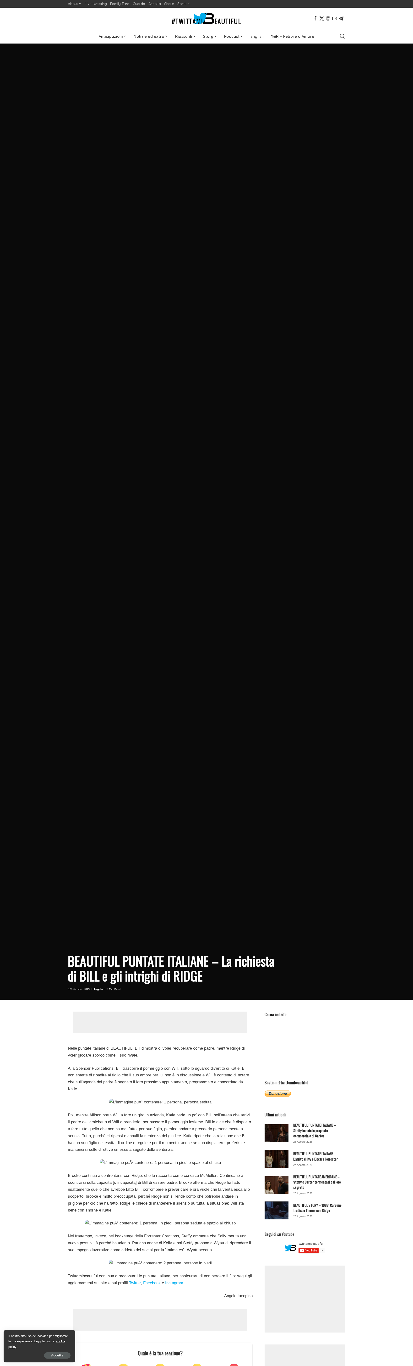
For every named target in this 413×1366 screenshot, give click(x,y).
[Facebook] (315, 18)
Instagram (174, 1283)
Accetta (57, 1355)
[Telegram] (341, 18)
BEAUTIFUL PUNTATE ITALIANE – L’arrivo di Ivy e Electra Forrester (315, 1156)
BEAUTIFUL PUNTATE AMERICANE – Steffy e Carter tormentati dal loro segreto (317, 1182)
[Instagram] (328, 18)
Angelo (98, 989)
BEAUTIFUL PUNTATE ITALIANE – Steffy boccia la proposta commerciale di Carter (314, 1130)
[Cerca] (342, 36)
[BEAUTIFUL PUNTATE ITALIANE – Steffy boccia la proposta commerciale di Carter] (276, 1133)
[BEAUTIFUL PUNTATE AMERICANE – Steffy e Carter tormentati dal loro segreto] (276, 1185)
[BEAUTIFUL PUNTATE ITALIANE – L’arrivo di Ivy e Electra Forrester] (276, 1159)
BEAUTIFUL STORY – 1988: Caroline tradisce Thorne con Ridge (317, 1207)
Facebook (152, 1283)
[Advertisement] (160, 1022)
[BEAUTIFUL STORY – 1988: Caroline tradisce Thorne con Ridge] (276, 1210)
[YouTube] (334, 18)
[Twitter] (321, 18)
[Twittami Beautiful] (206, 18)
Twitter (135, 1283)
